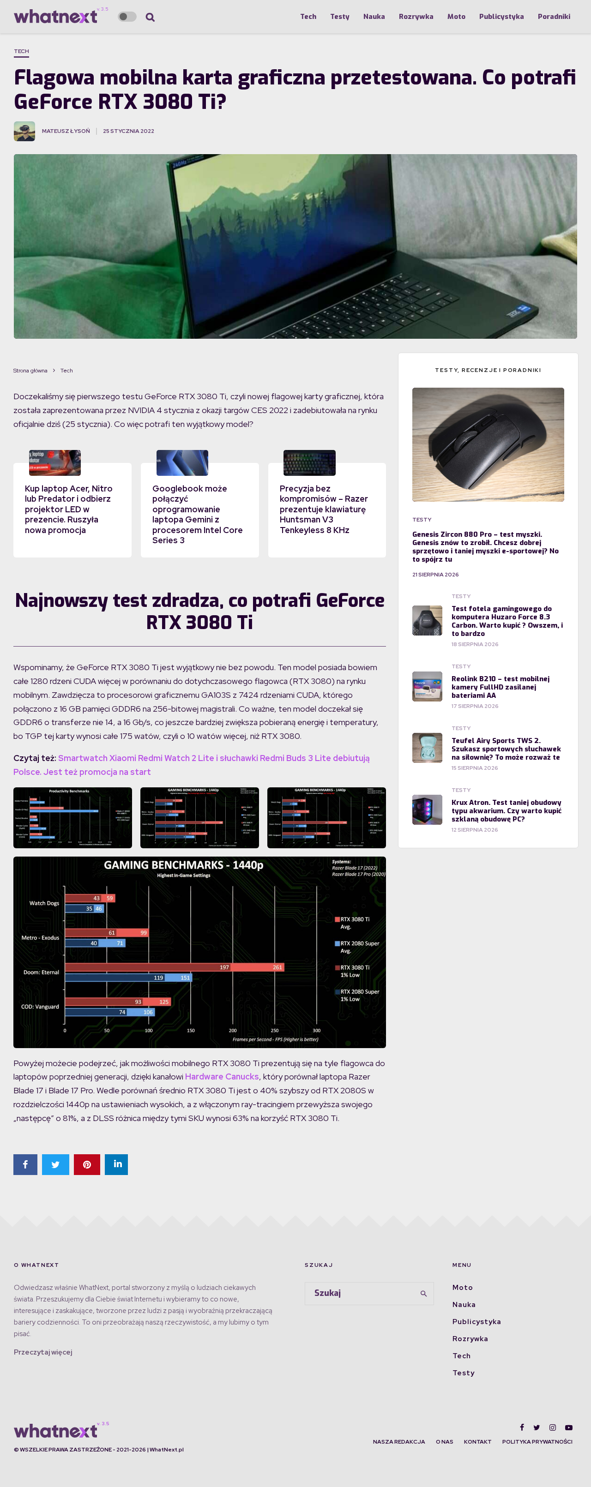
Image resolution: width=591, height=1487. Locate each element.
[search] (424, 1294)
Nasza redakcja (399, 1441)
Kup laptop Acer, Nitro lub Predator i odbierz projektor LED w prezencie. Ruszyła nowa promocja (69, 509)
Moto (456, 16)
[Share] (25, 1164)
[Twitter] (537, 1427)
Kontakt (478, 1441)
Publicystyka (501, 16)
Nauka (374, 16)
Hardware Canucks (222, 1076)
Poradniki (554, 16)
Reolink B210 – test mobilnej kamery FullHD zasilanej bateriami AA (500, 687)
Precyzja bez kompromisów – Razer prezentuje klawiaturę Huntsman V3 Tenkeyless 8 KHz (324, 509)
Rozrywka (416, 16)
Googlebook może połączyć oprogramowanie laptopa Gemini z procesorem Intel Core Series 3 (197, 514)
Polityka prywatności (537, 1441)
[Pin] (87, 1164)
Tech (308, 16)
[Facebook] (522, 1427)
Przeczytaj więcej (43, 1352)
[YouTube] (569, 1427)
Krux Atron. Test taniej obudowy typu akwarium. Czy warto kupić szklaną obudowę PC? (506, 810)
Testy (340, 16)
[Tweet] (55, 1164)
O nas (444, 1441)
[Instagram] (553, 1427)
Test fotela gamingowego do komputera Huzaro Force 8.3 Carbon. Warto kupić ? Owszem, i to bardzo (507, 621)
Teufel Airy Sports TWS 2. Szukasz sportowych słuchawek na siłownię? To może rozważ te (506, 749)
